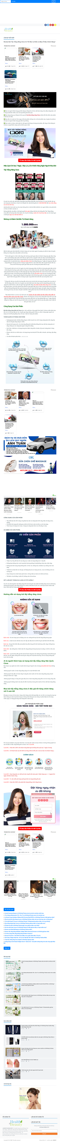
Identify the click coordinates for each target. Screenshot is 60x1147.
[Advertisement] (30, 10)
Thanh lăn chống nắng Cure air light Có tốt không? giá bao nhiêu (19, 939)
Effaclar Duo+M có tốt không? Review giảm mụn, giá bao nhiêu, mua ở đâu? (22, 925)
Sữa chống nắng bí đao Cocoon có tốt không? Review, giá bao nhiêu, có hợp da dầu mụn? (25, 923)
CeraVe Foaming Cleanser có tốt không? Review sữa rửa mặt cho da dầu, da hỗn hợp (24, 913)
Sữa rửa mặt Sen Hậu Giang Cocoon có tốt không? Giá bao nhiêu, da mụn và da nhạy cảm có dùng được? (29, 919)
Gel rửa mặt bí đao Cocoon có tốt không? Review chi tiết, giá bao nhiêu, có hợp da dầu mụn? (26, 927)
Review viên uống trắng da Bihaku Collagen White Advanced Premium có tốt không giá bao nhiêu (27, 931)
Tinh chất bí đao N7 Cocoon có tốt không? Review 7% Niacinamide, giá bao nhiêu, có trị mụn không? (27, 921)
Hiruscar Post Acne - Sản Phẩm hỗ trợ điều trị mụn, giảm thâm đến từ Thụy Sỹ (22, 935)
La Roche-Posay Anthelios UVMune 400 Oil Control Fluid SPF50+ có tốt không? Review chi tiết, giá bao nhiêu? (30, 917)
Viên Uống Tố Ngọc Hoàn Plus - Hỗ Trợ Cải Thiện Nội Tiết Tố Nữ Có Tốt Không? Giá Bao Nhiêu (26, 937)
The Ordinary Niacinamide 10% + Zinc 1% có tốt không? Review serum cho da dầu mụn (24, 915)
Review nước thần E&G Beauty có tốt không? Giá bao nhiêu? (18, 929)
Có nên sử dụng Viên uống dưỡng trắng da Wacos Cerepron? (18, 933)
